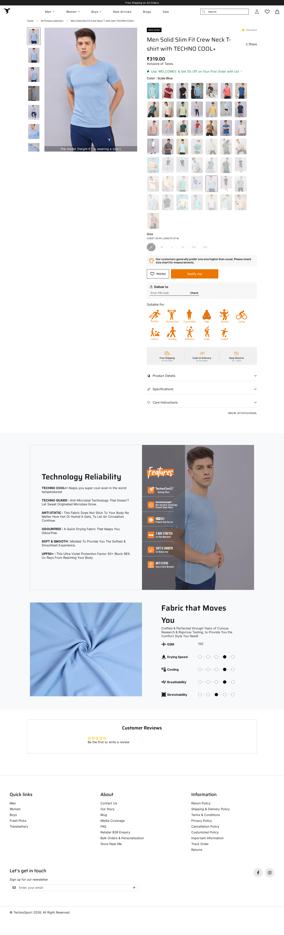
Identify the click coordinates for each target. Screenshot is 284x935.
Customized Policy (205, 832)
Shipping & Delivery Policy (210, 809)
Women (71, 12)
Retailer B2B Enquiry (115, 832)
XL (183, 247)
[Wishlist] (267, 11)
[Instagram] (269, 872)
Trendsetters (19, 826)
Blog (103, 815)
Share (253, 44)
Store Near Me (111, 844)
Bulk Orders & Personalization (122, 838)
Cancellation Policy (205, 826)
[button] (277, 11)
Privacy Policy (201, 821)
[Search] (204, 11)
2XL (194, 247)
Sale (166, 12)
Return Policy (201, 803)
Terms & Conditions (205, 815)
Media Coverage (112, 821)
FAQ (103, 826)
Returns (196, 850)
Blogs (147, 12)
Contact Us (108, 803)
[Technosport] (7, 11)
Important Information (207, 838)
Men (48, 12)
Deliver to (161, 286)
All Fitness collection (52, 20)
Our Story (107, 809)
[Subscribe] (134, 887)
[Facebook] (258, 872)
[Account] (256, 11)
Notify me (194, 274)
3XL (205, 247)
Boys (95, 12)
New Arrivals (122, 12)
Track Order (200, 844)
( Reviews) (251, 29)
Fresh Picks (18, 821)
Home (30, 20)
